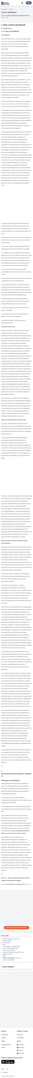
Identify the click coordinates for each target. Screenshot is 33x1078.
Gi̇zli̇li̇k (3, 1047)
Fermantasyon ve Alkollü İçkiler (11, 946)
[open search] (22, 3)
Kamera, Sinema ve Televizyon (11, 939)
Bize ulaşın (20, 1034)
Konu (7, 1069)
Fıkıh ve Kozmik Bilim (8, 960)
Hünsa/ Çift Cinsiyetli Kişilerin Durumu (13, 952)
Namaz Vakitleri (7, 940)
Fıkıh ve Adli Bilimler (12, 958)
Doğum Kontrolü (7, 954)
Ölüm (4, 956)
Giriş (28, 3)
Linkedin (21, 1044)
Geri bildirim (20, 1037)
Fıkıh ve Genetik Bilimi (9, 950)
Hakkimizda (4, 1034)
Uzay (4, 944)
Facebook (21, 1047)
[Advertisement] (16, 204)
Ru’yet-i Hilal (6, 942)
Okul (2, 1069)
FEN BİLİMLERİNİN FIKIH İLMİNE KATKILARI (17, 15)
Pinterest (21, 1053)
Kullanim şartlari (6, 1044)
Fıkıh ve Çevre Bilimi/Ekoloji (10, 948)
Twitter (21, 1050)
